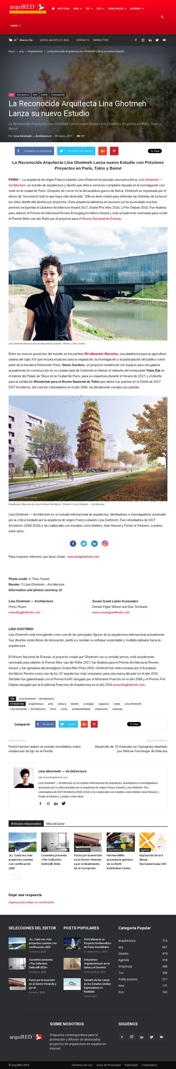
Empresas (125, 966)
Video (14, 25)
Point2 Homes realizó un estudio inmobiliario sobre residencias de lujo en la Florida (45, 749)
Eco (121, 992)
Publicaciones (58, 94)
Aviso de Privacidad (109, 1065)
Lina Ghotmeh (133, 703)
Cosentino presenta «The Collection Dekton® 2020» (54, 860)
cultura (62, 703)
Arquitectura (35, 51)
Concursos (115, 8)
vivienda (117, 708)
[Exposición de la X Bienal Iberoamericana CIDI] (153, 842)
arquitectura (36, 703)
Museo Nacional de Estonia (101, 218)
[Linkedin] (150, 40)
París (53, 708)
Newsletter (100, 40)
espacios (104, 703)
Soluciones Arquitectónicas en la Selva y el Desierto (97, 963)
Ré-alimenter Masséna (101, 354)
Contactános (149, 1065)
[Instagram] (143, 40)
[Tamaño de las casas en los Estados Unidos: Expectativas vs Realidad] (72, 984)
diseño (75, 703)
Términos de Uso (82, 1065)
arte (50, 703)
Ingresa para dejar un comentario (31, 902)
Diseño (44, 94)
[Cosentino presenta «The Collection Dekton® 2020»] (55, 842)
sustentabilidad (81, 708)
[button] (162, 17)
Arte (35, 94)
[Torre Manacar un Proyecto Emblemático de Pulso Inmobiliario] (72, 943)
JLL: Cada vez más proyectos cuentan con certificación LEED (43, 943)
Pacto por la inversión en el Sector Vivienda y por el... (42, 984)
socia (64, 708)
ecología (88, 703)
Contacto (82, 40)
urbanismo (101, 708)
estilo (117, 703)
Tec (121, 973)
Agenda (135, 8)
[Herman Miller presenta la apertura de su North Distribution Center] (121, 842)
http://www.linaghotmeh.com (52, 777)
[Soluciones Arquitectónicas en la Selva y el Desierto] (72, 964)
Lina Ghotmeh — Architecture (33, 136)
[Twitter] (157, 40)
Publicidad (131, 1065)
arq (76, 8)
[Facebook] (136, 40)
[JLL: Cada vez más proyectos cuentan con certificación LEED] (22, 842)
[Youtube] (164, 40)
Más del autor (55, 823)
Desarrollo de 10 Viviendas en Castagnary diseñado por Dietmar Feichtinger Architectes (131, 749)
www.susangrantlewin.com (111, 612)
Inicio (12, 51)
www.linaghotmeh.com (83, 556)
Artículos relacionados (26, 823)
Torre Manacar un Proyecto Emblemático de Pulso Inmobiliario (97, 943)
